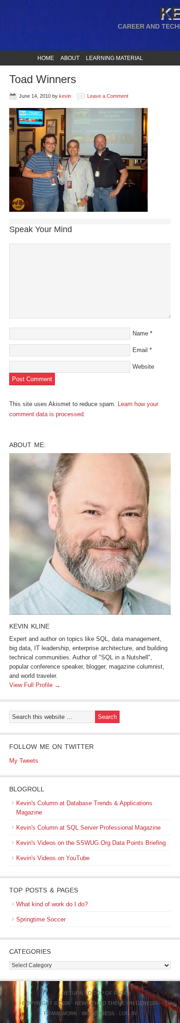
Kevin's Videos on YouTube (53, 858)
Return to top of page (94, 993)
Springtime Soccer (41, 919)
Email (140, 350)
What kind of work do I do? (52, 904)
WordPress (98, 1013)
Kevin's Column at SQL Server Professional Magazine (88, 827)
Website (143, 366)
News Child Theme (100, 1003)
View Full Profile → (34, 685)
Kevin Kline (29, 626)
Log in (128, 1013)
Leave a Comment (107, 96)
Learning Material (113, 58)
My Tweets (23, 760)
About (68, 58)
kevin (65, 96)
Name (140, 333)
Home (45, 58)
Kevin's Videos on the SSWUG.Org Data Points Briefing (91, 842)
